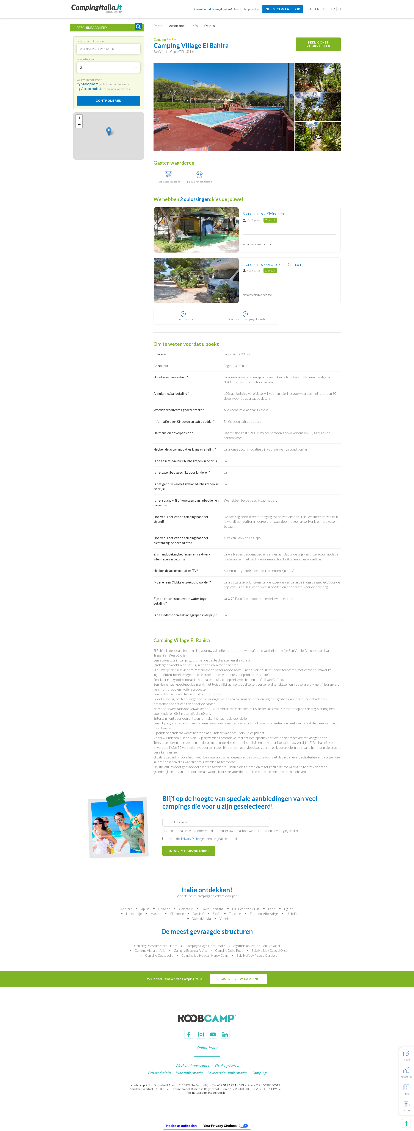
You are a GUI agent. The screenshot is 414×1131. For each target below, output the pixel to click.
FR (333, 9)
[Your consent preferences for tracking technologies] (406, 1123)
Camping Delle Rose (229, 950)
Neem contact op (283, 9)
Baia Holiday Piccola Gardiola (257, 955)
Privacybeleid (159, 1072)
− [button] (79, 124)
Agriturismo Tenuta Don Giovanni (256, 946)
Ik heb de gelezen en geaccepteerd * (202, 839)
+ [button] (79, 118)
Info (195, 26)
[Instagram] (201, 1034)
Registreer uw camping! (238, 979)
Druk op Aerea (227, 1065)
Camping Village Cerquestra (205, 946)
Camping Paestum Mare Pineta (155, 946)
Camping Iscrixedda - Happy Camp (204, 955)
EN (317, 9)
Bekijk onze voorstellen (318, 44)
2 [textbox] (81, 67)
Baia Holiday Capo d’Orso (270, 950)
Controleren (108, 100)
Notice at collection (181, 1126)
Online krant (207, 1047)
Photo (158, 26)
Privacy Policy (190, 839)
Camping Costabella (159, 955)
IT (310, 9)
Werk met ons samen (192, 1065)
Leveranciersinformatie (226, 1072)
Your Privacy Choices (220, 1126)
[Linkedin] (225, 1034)
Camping (258, 1072)
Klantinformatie (188, 1072)
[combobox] (108, 67)
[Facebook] (189, 1034)
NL (340, 9)
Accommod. (177, 26)
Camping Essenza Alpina (190, 950)
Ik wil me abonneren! (189, 850)
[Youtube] (213, 1034)
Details (209, 26)
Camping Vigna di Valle (150, 950)
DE (325, 9)
